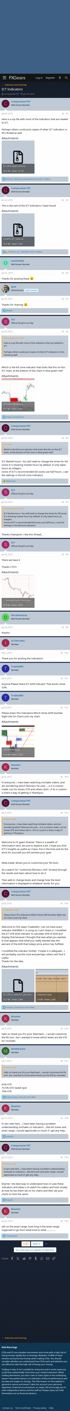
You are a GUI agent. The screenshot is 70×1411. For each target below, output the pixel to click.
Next (35, 1243)
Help (51, 1407)
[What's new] (59, 78)
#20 (66, 1221)
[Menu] (4, 78)
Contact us (7, 1407)
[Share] (63, 114)
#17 (66, 1061)
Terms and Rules (23, 1407)
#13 (66, 776)
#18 (66, 1118)
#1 (67, 113)
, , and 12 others (25, 251)
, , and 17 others (28, 179)
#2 (67, 200)
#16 (66, 1028)
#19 (66, 1157)
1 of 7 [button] (25, 1243)
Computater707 (11, 93)
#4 (67, 298)
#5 (67, 331)
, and (20, 1007)
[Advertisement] (35, 37)
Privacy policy (39, 1407)
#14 (66, 812)
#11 (66, 678)
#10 (66, 652)
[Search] (66, 78)
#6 (67, 438)
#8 (67, 554)
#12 (66, 707)
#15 (66, 903)
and (15, 417)
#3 (67, 273)
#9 (67, 627)
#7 (67, 502)
